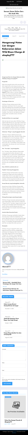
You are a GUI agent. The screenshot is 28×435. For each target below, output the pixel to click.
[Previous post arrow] (24, 282)
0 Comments (5, 38)
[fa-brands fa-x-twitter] (12, 4)
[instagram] (15, 4)
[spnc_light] (24, 22)
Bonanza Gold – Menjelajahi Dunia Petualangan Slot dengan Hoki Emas (12, 283)
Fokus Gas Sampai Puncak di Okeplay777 (11, 421)
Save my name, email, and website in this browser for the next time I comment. (13, 380)
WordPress (15, 431)
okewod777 (14, 36)
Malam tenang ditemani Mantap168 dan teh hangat (11, 304)
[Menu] (2, 22)
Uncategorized (5, 36)
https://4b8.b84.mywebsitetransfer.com (10, 167)
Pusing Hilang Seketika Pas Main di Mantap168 (12, 333)
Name (3, 362)
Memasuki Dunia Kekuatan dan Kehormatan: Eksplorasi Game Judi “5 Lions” (12, 289)
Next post (5, 286)
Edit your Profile (20, 269)
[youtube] (17, 4)
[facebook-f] (10, 4)
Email (3, 370)
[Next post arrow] (24, 289)
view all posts (4, 274)
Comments (4, 349)
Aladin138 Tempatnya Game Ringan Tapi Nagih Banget (11, 319)
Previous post (5, 280)
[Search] (21, 22)
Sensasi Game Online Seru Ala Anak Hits (13, 12)
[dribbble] (14, 4)
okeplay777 (4, 92)
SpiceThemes (14, 432)
